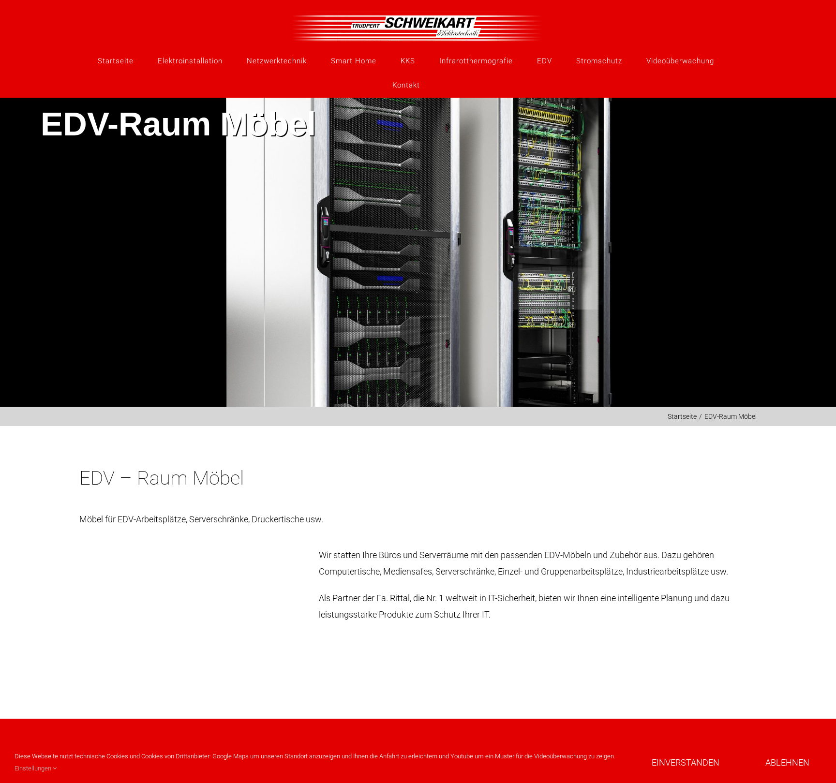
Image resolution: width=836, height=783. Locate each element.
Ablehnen (787, 762)
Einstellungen (34, 768)
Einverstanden (685, 762)
